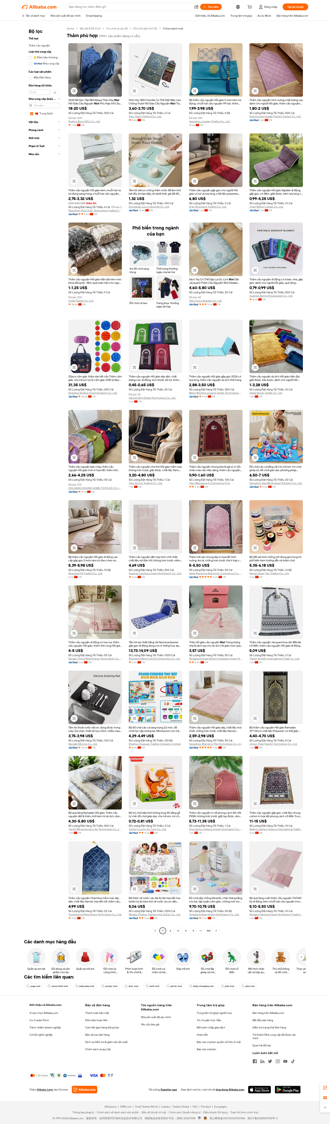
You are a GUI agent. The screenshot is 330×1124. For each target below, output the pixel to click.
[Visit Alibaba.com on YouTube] (285, 1061)
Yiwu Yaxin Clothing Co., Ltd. (145, 116)
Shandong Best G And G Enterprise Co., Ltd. (154, 658)
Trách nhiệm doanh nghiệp (45, 1027)
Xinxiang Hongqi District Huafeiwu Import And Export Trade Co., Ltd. (216, 658)
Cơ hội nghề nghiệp (41, 1034)
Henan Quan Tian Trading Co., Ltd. (269, 573)
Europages (220, 1106)
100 (209, 930)
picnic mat (176, 986)
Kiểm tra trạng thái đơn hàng (269, 1027)
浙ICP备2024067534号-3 (262, 1118)
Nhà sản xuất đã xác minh (156, 1017)
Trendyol (206, 1106)
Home (70, 28)
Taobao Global (180, 1106)
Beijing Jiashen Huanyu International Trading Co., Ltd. (276, 829)
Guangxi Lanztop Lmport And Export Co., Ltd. (155, 573)
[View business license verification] (199, 1118)
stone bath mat (60, 986)
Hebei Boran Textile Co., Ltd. (265, 392)
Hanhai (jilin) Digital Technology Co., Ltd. (152, 397)
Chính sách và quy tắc (98, 1049)
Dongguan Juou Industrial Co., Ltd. (149, 206)
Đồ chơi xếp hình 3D (145, 28)
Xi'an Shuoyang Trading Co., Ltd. (207, 206)
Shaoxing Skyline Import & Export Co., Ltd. (92, 392)
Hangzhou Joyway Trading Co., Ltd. (209, 121)
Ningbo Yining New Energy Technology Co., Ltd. (95, 658)
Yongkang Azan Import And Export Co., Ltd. (214, 914)
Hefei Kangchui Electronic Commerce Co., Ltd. (216, 573)
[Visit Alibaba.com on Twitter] (270, 1061)
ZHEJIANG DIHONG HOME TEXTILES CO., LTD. (95, 488)
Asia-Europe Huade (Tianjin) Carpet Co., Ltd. (275, 116)
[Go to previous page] (155, 930)
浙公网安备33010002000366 (227, 1118)
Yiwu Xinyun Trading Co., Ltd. (145, 483)
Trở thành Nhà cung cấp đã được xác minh (274, 1036)
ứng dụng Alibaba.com (230, 1089)
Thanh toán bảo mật (97, 1012)
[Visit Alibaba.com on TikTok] (293, 1061)
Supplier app (169, 1089)
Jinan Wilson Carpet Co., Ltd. (266, 206)
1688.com (126, 1106)
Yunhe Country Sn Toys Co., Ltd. (147, 829)
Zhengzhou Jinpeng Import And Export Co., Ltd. (216, 829)
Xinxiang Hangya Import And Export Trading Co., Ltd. (276, 914)
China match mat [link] (173, 28)
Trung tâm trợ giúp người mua (214, 1012)
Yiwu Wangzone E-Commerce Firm (209, 483)
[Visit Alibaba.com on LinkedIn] (262, 1061)
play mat (250, 986)
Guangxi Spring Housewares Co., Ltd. (271, 295)
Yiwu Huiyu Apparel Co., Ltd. (205, 300)
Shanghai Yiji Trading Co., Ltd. (85, 573)
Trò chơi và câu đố (117, 28)
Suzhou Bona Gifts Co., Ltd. (84, 121)
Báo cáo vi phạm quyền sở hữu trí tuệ (219, 1042)
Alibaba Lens (45, 1089)
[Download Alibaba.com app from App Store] (259, 1089)
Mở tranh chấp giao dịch (211, 1027)
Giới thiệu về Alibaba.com (45, 1004)
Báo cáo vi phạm (206, 1049)
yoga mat (35, 986)
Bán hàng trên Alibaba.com (268, 1012)
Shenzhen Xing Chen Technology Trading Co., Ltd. (95, 210)
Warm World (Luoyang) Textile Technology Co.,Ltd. (216, 392)
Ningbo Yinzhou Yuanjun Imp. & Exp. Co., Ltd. (155, 914)
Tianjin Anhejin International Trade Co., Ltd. (274, 658)
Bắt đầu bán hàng (262, 1020)
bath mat (154, 986)
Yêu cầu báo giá (150, 1024)
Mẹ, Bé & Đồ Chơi (90, 28)
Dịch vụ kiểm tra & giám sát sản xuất (106, 1042)
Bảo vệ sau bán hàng (97, 1034)
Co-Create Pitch (39, 1020)
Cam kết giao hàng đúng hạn (102, 1027)
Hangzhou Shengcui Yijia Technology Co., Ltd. (216, 743)
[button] (196, 7)
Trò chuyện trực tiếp (209, 1020)
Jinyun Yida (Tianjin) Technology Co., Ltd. (273, 743)
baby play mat (86, 986)
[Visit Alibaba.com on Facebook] (254, 1061)
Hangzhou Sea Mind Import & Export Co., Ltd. (275, 483)
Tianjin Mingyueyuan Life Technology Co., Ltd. (95, 829)
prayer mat (111, 986)
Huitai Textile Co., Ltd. (81, 300)
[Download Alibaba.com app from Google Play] (288, 1089)
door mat (133, 986)
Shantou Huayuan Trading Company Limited (155, 743)
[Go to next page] (216, 930)
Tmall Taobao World (146, 1106)
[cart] (250, 7)
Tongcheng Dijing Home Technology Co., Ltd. (95, 914)
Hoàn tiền (202, 1034)
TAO (194, 1106)
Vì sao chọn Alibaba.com (43, 1012)
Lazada (165, 1106)
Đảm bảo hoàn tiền (96, 1020)
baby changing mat (203, 986)
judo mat (229, 986)
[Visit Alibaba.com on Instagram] (277, 1061)
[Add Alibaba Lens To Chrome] (84, 1089)
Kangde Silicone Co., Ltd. (82, 743)
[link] (325, 1088)
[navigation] (43, 480)
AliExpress (110, 1106)
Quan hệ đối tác (261, 1045)
